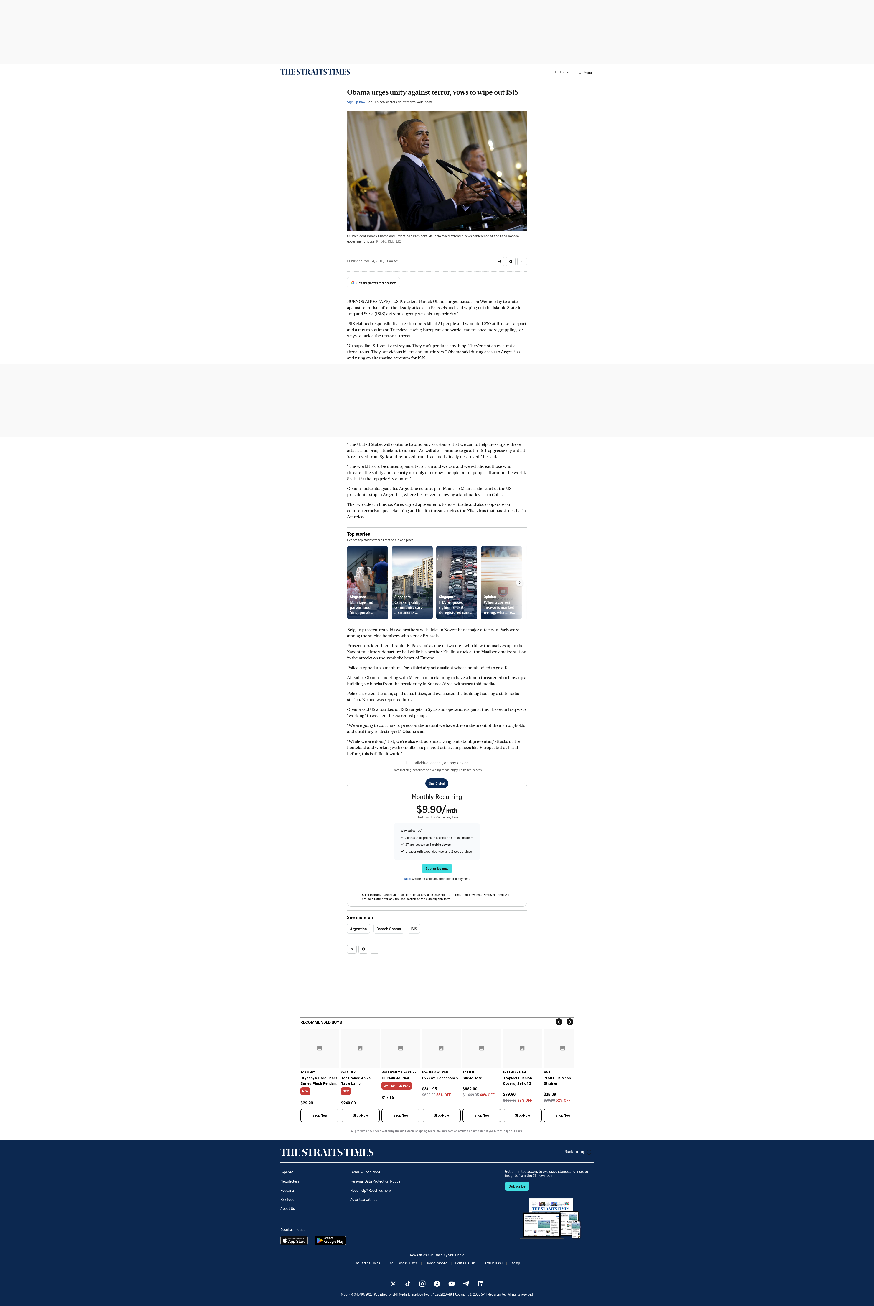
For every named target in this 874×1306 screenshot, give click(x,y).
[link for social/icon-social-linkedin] (480, 1283)
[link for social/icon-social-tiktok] (408, 1283)
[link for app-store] (295, 1240)
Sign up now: (356, 102)
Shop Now (319, 1115)
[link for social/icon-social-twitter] (393, 1283)
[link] (315, 72)
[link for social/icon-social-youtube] (451, 1283)
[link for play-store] (331, 1240)
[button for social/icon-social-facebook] (511, 261)
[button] (561, 72)
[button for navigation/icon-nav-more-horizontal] (522, 261)
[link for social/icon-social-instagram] (422, 1283)
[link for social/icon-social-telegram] (466, 1283)
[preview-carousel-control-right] (519, 582)
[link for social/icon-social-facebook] (437, 1283)
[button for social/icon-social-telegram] (499, 261)
